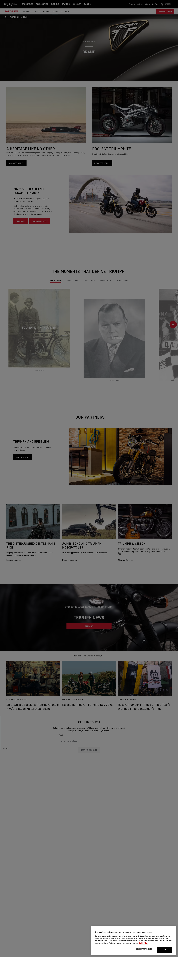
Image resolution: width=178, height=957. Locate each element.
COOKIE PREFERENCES (144, 949)
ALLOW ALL (164, 950)
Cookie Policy (143, 943)
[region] (133, 940)
